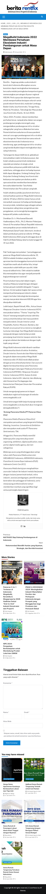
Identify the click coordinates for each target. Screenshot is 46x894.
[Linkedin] (24, 526)
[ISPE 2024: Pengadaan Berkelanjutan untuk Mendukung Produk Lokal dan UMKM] (12, 629)
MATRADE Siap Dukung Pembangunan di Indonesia (20, 537)
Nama (6, 712)
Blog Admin (8, 835)
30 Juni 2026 (8, 837)
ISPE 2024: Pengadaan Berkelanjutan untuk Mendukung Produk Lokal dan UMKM (11, 648)
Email (26, 712)
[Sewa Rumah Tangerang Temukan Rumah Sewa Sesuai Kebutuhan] (12, 853)
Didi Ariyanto (8, 52)
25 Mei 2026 (8, 613)
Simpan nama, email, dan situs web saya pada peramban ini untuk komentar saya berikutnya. (22, 734)
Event (5, 34)
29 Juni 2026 (8, 879)
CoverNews (33, 888)
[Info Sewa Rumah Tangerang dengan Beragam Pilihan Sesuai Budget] (34, 811)
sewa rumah (29, 779)
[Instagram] (21, 526)
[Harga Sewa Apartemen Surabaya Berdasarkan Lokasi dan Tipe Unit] (12, 770)
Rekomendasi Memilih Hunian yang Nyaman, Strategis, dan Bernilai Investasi (24, 545)
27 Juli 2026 (8, 795)
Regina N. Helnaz (9, 793)
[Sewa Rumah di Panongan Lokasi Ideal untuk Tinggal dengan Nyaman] (12, 811)
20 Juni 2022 (18, 52)
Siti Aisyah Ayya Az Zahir (34, 791)
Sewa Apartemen (9, 779)
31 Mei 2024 (8, 658)
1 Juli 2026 (30, 793)
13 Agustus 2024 (32, 613)
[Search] (42, 17)
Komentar (7, 683)
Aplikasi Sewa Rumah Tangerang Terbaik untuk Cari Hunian (33, 786)
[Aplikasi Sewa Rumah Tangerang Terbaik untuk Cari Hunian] (34, 770)
